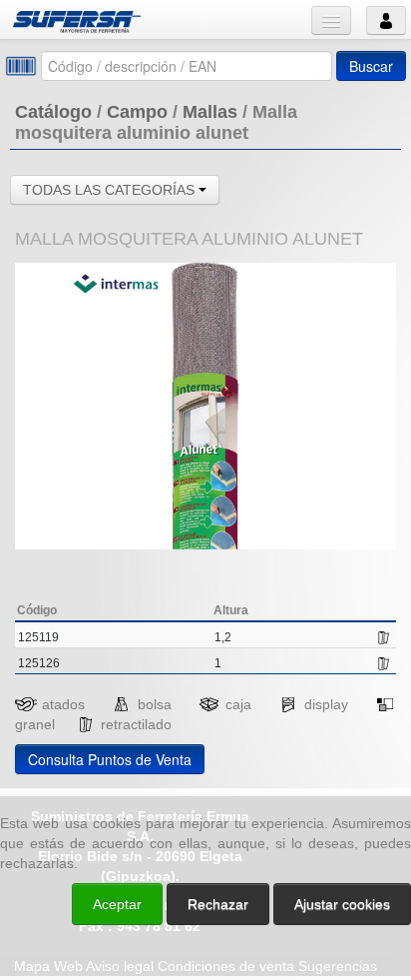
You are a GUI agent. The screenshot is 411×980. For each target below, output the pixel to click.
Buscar (371, 66)
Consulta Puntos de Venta (110, 759)
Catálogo (53, 112)
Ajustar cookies (173, 770)
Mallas (210, 112)
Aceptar (117, 904)
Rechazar (218, 904)
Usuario (386, 20)
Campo (137, 112)
